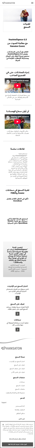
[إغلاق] (3, 424)
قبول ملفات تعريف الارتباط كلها (17, 444)
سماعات (22, 382)
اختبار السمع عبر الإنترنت (17, 361)
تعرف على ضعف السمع (17, 368)
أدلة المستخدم (20, 406)
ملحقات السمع (20, 389)
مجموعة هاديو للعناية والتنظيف (15, 392)
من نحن (22, 419)
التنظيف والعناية (20, 409)
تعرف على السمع (19, 365)
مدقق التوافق (20, 413)
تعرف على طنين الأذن (18, 372)
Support (4, 402)
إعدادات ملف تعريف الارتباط (17, 439)
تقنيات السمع (20, 385)
